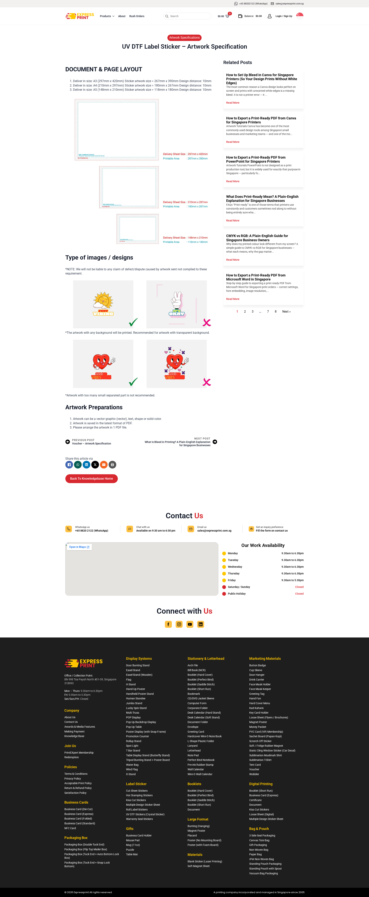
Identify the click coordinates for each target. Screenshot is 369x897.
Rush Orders (136, 16)
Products (105, 16)
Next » (286, 311)
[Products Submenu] (113, 16)
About (121, 16)
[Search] (167, 16)
